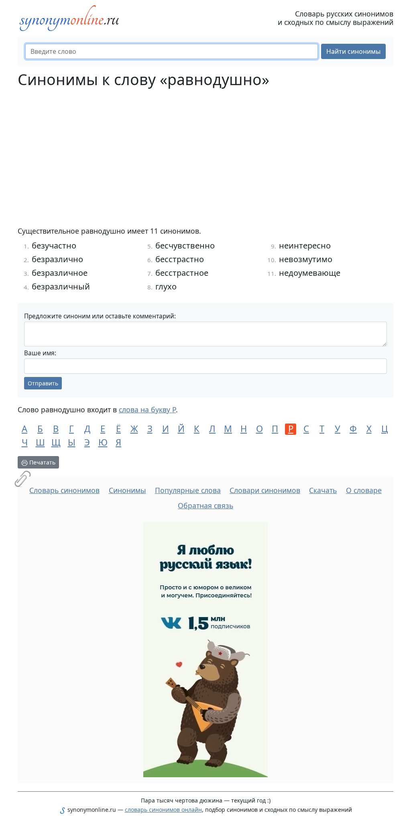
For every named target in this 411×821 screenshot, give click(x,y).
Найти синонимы (353, 51)
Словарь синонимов (64, 490)
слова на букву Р (147, 409)
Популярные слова (188, 490)
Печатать (41, 462)
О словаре (364, 490)
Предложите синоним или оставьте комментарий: (100, 316)
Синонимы (127, 490)
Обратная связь (205, 505)
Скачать (323, 490)
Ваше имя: (40, 353)
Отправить (43, 383)
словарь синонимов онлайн (163, 809)
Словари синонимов (265, 490)
